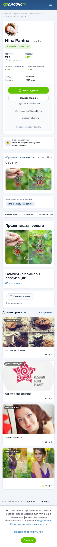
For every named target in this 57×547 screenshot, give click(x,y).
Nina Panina (17, 40)
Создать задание (28, 98)
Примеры (28, 214)
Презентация (11, 214)
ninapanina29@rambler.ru (30, 111)
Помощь (44, 501)
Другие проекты (14, 312)
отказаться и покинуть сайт (28, 532)
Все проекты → (46, 312)
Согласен (28, 540)
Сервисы (30, 501)
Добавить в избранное (29, 103)
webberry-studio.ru (30, 118)
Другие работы (46, 214)
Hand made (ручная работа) (20, 204)
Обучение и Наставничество (20, 157)
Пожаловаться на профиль (28, 127)
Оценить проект (19, 296)
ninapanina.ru (16, 283)
